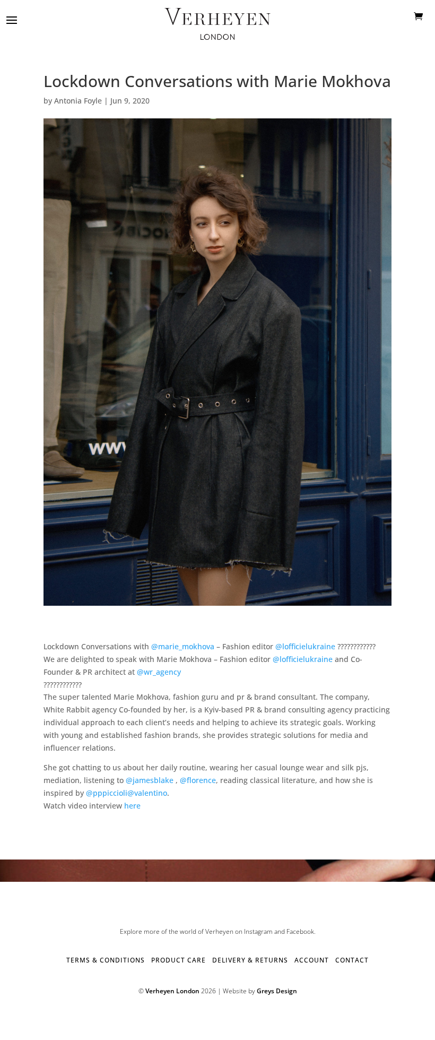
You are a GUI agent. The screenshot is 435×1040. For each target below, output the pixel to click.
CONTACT (352, 960)
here (132, 806)
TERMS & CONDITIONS (105, 960)
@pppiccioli (106, 793)
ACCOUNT (311, 960)
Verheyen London (172, 990)
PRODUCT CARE (178, 960)
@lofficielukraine (305, 646)
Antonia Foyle (78, 101)
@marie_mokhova (182, 646)
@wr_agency (159, 672)
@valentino (147, 793)
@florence (198, 780)
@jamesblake (149, 780)
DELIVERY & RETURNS (250, 960)
